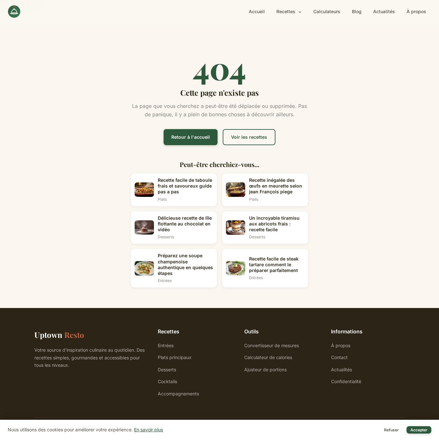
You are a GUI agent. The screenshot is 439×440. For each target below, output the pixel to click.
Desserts (167, 369)
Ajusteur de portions (265, 369)
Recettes (286, 11)
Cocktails (167, 381)
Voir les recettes (249, 137)
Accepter (418, 429)
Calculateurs (326, 11)
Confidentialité (346, 381)
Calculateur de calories (268, 357)
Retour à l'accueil (190, 137)
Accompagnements (178, 393)
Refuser (391, 429)
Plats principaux (175, 357)
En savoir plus (148, 429)
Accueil (257, 11)
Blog (357, 11)
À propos (416, 11)
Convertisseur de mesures (271, 345)
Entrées (166, 345)
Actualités (384, 11)
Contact (339, 357)
